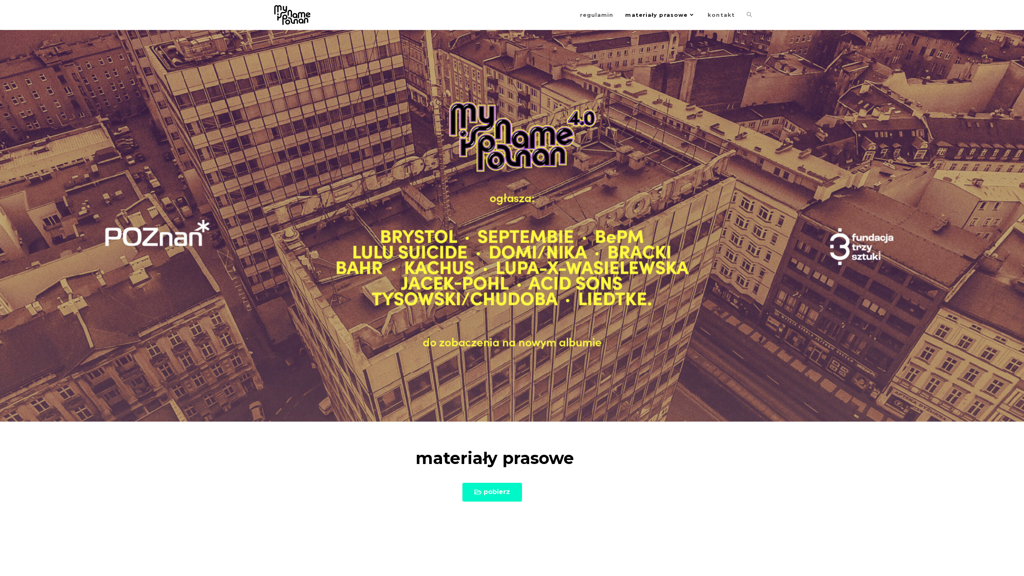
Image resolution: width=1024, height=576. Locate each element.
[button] (492, 492)
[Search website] (749, 15)
